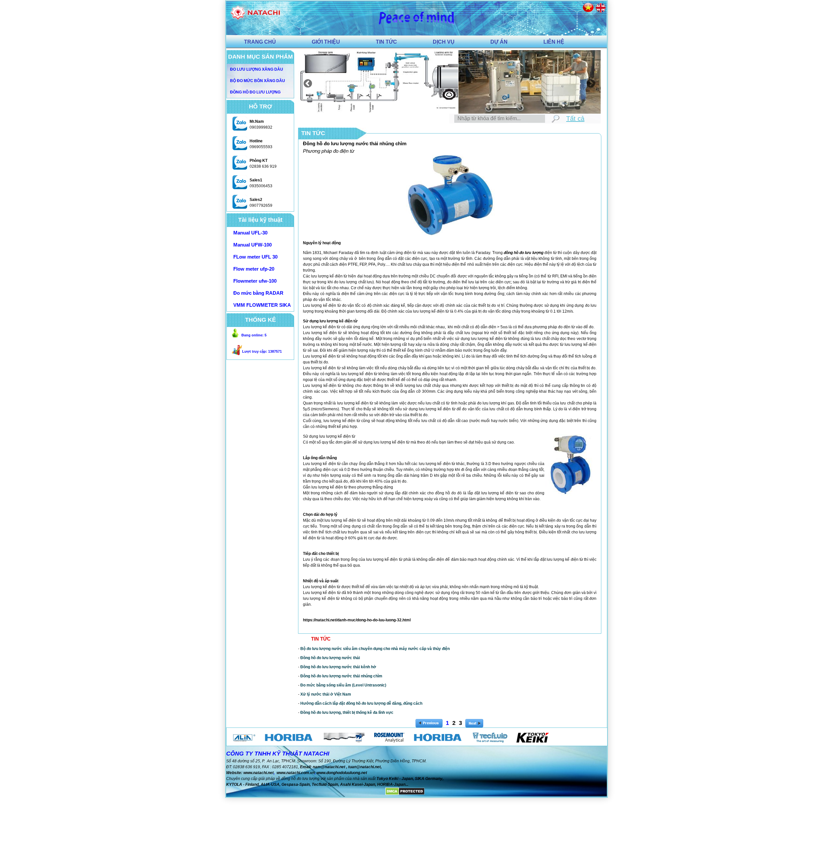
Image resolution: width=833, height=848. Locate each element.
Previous (306, 82)
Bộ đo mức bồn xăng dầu (257, 80)
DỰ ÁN (499, 42)
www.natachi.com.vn (296, 772)
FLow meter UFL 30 (255, 257)
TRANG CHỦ (260, 42)
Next (589, 82)
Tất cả (575, 118)
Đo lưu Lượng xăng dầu (256, 69)
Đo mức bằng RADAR (258, 293)
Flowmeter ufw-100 (255, 281)
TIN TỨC (386, 42)
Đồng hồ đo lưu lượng (255, 92)
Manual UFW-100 (252, 244)
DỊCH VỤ (444, 42)
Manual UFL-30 (250, 232)
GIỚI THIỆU (326, 42)
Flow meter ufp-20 (253, 269)
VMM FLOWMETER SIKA (262, 305)
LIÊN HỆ (553, 42)
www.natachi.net (258, 772)
